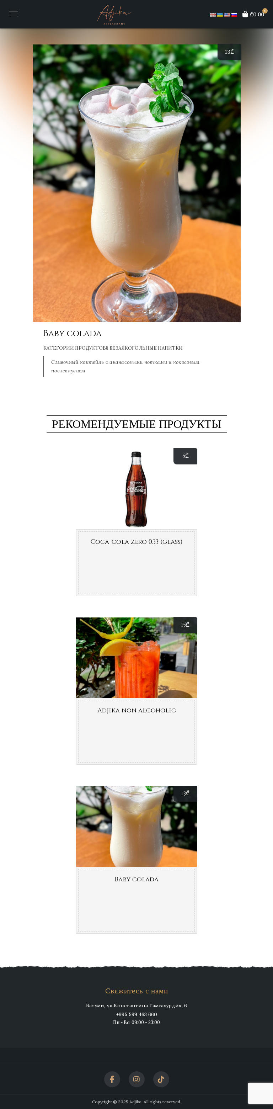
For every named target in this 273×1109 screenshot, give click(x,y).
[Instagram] (137, 1079)
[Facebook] (112, 1079)
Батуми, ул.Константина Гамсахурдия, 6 (136, 1005)
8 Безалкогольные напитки (144, 348)
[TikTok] (161, 1079)
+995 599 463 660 (136, 1014)
